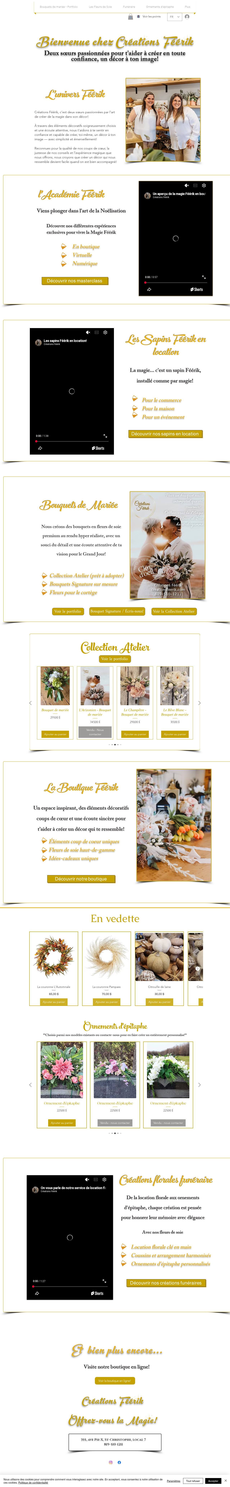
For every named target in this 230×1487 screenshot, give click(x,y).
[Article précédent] (30, 703)
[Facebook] (119, 1462)
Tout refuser (193, 1481)
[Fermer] (226, 1481)
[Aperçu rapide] (55, 686)
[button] (130, 16)
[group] (115, 703)
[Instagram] (111, 1462)
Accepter (213, 1481)
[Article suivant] (199, 703)
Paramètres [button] (173, 1481)
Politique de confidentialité (33, 1482)
